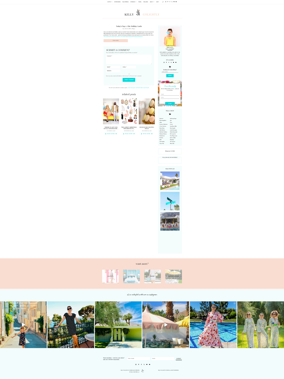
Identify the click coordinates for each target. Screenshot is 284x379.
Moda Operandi (173, 132)
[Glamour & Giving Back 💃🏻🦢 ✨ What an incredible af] (213, 324)
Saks (161, 139)
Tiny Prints (106, 36)
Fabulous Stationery (138, 36)
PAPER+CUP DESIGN (121, 36)
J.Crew (171, 124)
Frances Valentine (163, 124)
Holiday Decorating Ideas (147, 127)
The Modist (162, 141)
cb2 (171, 120)
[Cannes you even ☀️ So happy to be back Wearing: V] (70, 324)
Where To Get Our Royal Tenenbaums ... (111, 127)
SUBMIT (170, 75)
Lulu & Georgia (173, 130)
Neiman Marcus (163, 133)
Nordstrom (162, 135)
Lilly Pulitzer (162, 130)
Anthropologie (173, 118)
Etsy (171, 122)
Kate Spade (112, 36)
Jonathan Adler (173, 126)
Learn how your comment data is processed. (138, 87)
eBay (161, 122)
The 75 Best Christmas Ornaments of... (129, 127)
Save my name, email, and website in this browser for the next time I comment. (124, 76)
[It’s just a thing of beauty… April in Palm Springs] (165, 324)
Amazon (161, 118)
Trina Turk (162, 143)
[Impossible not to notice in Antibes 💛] (23, 324)
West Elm (172, 143)
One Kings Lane (173, 135)
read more (111, 133)
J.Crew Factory (163, 126)
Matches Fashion (163, 132)
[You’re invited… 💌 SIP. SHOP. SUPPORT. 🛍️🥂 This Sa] (260, 324)
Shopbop (172, 139)
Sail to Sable (173, 137)
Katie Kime (162, 128)
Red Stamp (130, 36)
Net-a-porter (173, 133)
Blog (133, 28)
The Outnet (172, 141)
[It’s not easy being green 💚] (118, 324)
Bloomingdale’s (163, 120)
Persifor (161, 137)
